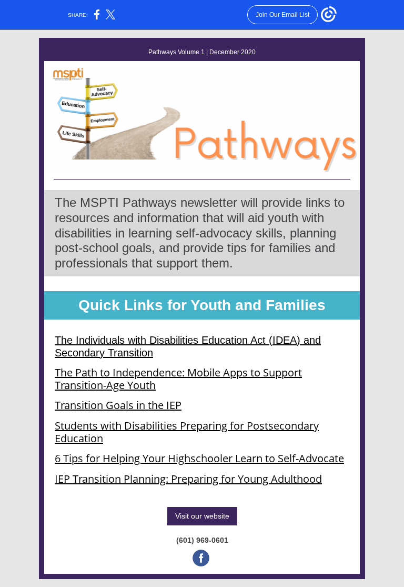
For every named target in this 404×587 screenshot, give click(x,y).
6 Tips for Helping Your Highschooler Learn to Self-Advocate (199, 458)
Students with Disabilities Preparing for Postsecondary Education (187, 432)
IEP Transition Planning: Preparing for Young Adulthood (188, 479)
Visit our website (202, 516)
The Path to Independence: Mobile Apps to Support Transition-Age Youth (178, 378)
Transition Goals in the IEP (118, 405)
